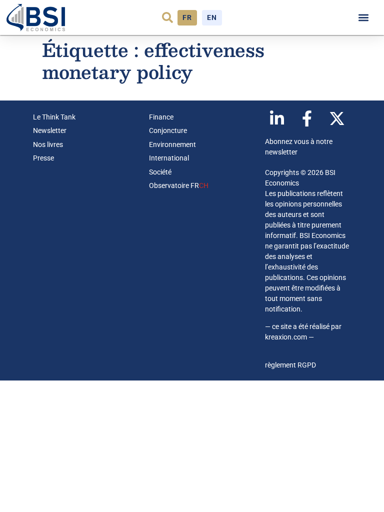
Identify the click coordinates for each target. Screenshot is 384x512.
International (169, 158)
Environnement (172, 144)
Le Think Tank (54, 117)
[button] (168, 18)
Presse (43, 158)
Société (160, 172)
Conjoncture (168, 130)
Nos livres (48, 144)
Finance (161, 117)
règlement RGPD (290, 365)
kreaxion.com (286, 337)
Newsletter (49, 130)
